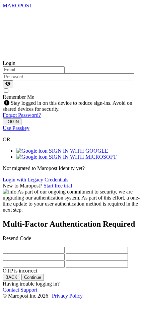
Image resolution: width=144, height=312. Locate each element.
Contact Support (20, 290)
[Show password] (8, 83)
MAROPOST (17, 5)
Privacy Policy (67, 296)
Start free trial (58, 185)
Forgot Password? (22, 115)
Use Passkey (16, 128)
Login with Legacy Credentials (35, 179)
